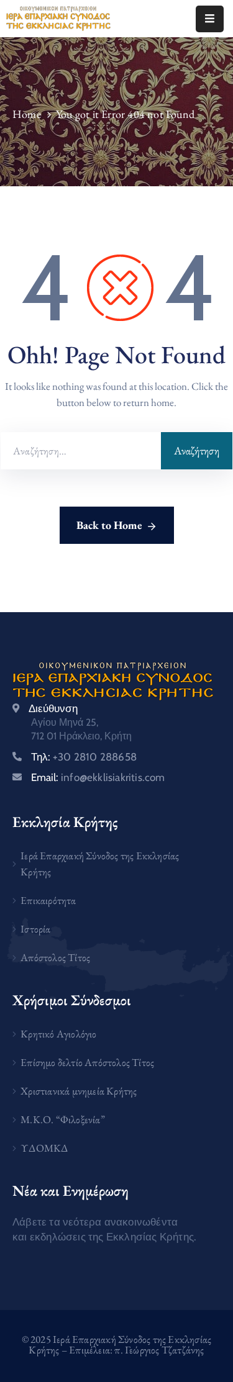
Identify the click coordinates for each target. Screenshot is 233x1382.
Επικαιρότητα (48, 900)
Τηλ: (84, 757)
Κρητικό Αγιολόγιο (58, 1034)
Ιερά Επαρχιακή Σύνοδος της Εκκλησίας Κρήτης (100, 863)
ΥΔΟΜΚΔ (44, 1148)
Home (26, 114)
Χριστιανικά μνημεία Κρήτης (79, 1091)
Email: (98, 777)
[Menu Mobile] (210, 19)
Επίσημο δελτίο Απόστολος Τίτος (87, 1062)
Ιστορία (35, 929)
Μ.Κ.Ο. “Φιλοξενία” (63, 1119)
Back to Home (109, 525)
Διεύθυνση (53, 708)
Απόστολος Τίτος (55, 957)
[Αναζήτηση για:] (81, 450)
